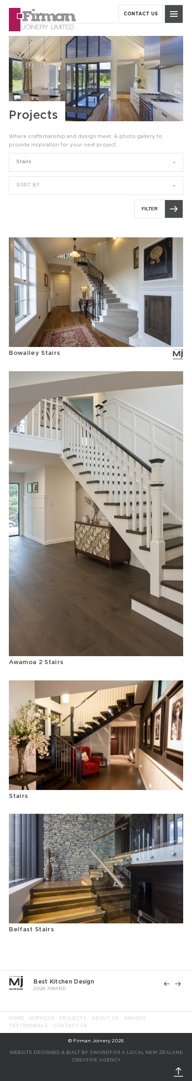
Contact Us (70, 1026)
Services (42, 1018)
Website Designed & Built (44, 1052)
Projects (73, 1018)
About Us (105, 1018)
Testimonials (28, 1026)
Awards (134, 1018)
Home (16, 1018)
